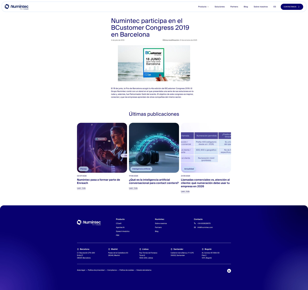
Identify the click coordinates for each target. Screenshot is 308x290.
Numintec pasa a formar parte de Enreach (98, 181)
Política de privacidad (96, 270)
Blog (246, 6)
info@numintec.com (205, 227)
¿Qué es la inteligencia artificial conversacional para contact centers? (154, 181)
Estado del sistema (144, 270)
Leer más (81, 188)
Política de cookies (126, 270)
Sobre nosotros (261, 6)
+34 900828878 (204, 223)
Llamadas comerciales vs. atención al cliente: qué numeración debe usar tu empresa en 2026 (205, 183)
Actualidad (189, 169)
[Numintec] (16, 6)
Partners (234, 6)
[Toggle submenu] (209, 6)
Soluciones (220, 6)
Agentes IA (120, 227)
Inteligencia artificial (141, 169)
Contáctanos (290, 7)
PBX (117, 235)
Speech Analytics (122, 231)
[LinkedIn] (229, 271)
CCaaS (118, 223)
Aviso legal (81, 270)
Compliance (112, 270)
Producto (202, 6)
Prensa (83, 169)
